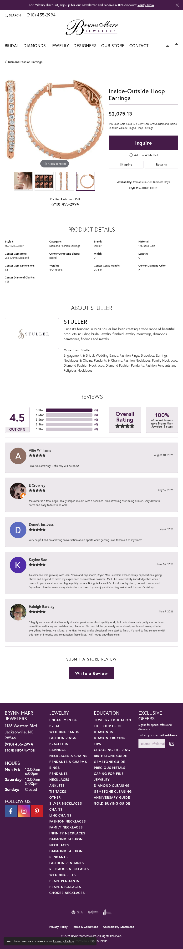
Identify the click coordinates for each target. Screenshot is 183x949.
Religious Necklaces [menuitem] (69, 869)
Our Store (113, 45)
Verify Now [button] (145, 5)
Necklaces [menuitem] (59, 779)
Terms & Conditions (85, 927)
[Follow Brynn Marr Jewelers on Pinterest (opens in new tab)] (37, 811)
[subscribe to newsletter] (171, 743)
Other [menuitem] (55, 797)
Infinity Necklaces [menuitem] (67, 833)
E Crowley (37, 485)
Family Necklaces (164, 360)
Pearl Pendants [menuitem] (64, 880)
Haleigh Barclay (41, 606)
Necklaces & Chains (78, 360)
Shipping (126, 164)
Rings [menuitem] (54, 767)
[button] (13, 15)
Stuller (98, 245)
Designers (85, 45)
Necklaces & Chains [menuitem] (68, 755)
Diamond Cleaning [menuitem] (112, 785)
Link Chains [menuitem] (60, 815)
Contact (139, 45)
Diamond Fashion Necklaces (84, 365)
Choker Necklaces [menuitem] (67, 892)
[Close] (177, 5)
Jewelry (60, 45)
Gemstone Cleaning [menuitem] (113, 791)
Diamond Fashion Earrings (25, 62)
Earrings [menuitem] (57, 749)
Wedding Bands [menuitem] (64, 732)
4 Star (40, 415)
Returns (161, 164)
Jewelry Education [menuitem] (112, 720)
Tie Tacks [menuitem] (57, 791)
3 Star (40, 419)
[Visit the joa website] (107, 912)
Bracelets (147, 355)
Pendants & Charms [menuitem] (68, 761)
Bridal (12, 45)
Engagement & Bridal (79, 355)
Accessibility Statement (118, 927)
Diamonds (35, 45)
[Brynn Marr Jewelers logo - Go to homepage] (91, 27)
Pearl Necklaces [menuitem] (65, 886)
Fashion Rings (129, 355)
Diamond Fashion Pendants (125, 365)
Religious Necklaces (78, 370)
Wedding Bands (107, 355)
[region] (54, 119)
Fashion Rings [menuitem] (62, 738)
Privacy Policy (58, 927)
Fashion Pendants (158, 365)
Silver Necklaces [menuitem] (65, 803)
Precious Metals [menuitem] (109, 767)
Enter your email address (157, 735)
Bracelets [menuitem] (58, 744)
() (96, 410)
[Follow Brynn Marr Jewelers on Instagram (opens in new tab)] (24, 811)
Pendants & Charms (108, 360)
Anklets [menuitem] (57, 785)
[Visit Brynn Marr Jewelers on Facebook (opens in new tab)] (11, 811)
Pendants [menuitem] (58, 773)
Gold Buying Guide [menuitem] (112, 803)
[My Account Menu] (167, 45)
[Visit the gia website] (77, 912)
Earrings (162, 355)
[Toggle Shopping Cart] (176, 45)
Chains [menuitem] (55, 809)
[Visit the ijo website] (93, 912)
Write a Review (91, 673)
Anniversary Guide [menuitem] (112, 797)
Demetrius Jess (41, 524)
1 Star (40, 429)
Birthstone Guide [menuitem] (110, 755)
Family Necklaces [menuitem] (66, 827)
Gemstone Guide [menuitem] (109, 761)
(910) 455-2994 (65, 204)
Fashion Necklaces (137, 360)
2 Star (40, 424)
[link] (40, 15)
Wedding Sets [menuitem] (62, 875)
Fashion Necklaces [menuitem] (67, 821)
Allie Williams (40, 450)
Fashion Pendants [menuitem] (66, 863)
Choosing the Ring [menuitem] (112, 749)
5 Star (40, 410)
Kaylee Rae (38, 559)
